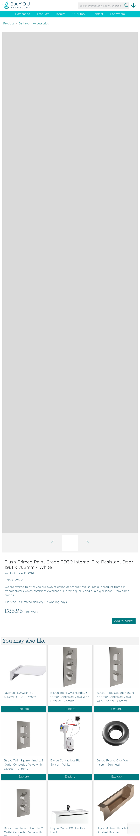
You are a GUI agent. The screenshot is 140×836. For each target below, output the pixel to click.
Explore (23, 708)
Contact (98, 14)
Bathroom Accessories (34, 23)
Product (8, 23)
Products (43, 14)
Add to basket (123, 621)
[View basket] (137, 5)
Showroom (117, 14)
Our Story (78, 14)
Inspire (60, 14)
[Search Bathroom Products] (126, 5)
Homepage (22, 14)
